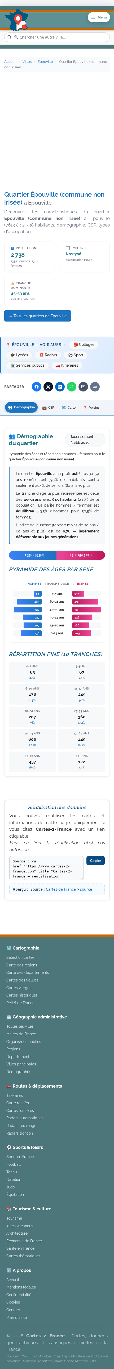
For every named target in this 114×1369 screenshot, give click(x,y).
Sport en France (20, 1156)
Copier (95, 861)
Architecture (17, 1233)
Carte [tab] (69, 407)
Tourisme (14, 1218)
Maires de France (21, 1034)
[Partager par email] (83, 386)
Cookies (13, 1302)
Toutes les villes (20, 1026)
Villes (27, 62)
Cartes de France (61, 889)
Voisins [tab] (91, 407)
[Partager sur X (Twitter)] (48, 386)
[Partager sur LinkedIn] (60, 386)
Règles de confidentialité (57, 922)
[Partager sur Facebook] (36, 386)
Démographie (18, 1071)
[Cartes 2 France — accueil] (17, 20)
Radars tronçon (19, 1133)
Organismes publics (23, 1041)
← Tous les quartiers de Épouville (38, 316)
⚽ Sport (75, 355)
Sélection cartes (20, 957)
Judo (10, 1187)
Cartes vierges (18, 987)
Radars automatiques (24, 1118)
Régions (13, 1049)
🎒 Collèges (83, 344)
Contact (13, 1309)
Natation (13, 1179)
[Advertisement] (57, 131)
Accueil (10, 62)
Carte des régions (21, 965)
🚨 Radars (48, 355)
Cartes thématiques (23, 1256)
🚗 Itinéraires (67, 365)
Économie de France (24, 1241)
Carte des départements (27, 972)
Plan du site (16, 1317)
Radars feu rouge (21, 1125)
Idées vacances (19, 1226)
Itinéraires (14, 1095)
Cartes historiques (22, 995)
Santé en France (20, 1248)
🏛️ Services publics (27, 365)
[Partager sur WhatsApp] (71, 386)
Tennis (11, 1172)
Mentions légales (82, 916)
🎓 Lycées (19, 355)
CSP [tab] (48, 407)
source (86, 889)
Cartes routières (20, 1110)
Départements (18, 1056)
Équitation (15, 1194)
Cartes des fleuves (22, 980)
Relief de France (20, 1002)
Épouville (45, 62)
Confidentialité (18, 1294)
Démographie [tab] (21, 407)
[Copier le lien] (95, 386)
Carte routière (18, 1103)
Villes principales (21, 1064)
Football (13, 1164)
